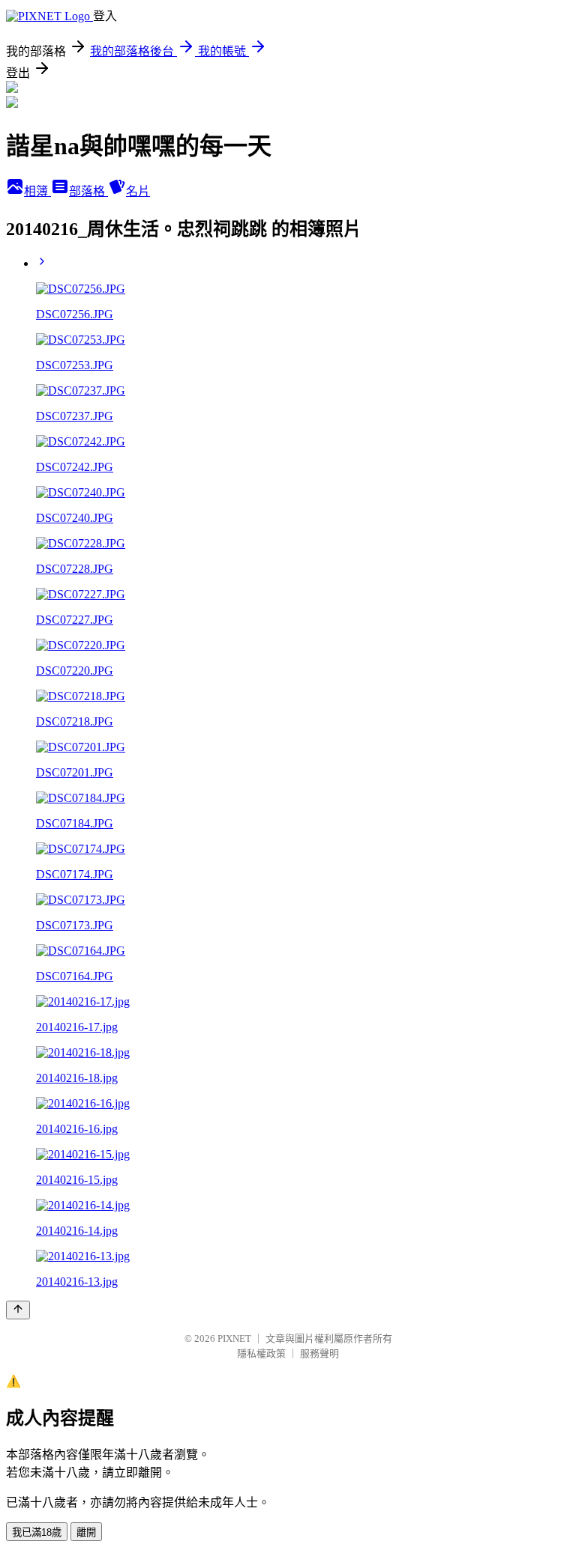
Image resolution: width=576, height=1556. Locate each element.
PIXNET (234, 1338)
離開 (86, 1532)
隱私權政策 (261, 1353)
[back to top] (18, 1310)
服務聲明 (319, 1353)
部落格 (88, 191)
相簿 (37, 191)
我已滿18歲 (37, 1532)
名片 (138, 191)
